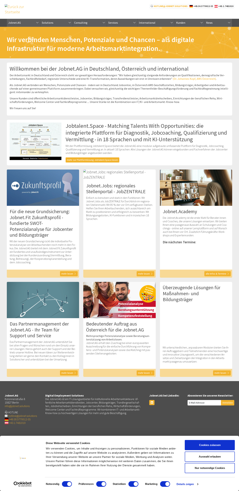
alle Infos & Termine (216, 273)
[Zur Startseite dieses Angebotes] (22, 9)
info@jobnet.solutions (17, 406)
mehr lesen (67, 273)
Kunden (180, 22)
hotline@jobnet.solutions (171, 6)
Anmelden (227, 402)
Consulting (80, 22)
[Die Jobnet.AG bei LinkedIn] (151, 402)
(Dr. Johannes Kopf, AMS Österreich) (194, 78)
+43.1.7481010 (225, 6)
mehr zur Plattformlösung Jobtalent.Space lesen (92, 159)
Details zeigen (185, 484)
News (209, 22)
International (147, 22)
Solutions (47, 22)
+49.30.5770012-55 (203, 6)
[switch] (101, 484)
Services (113, 22)
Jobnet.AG (14, 22)
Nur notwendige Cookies (210, 467)
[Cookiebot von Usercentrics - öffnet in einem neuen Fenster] (22, 484)
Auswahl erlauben (210, 456)
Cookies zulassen (210, 444)
